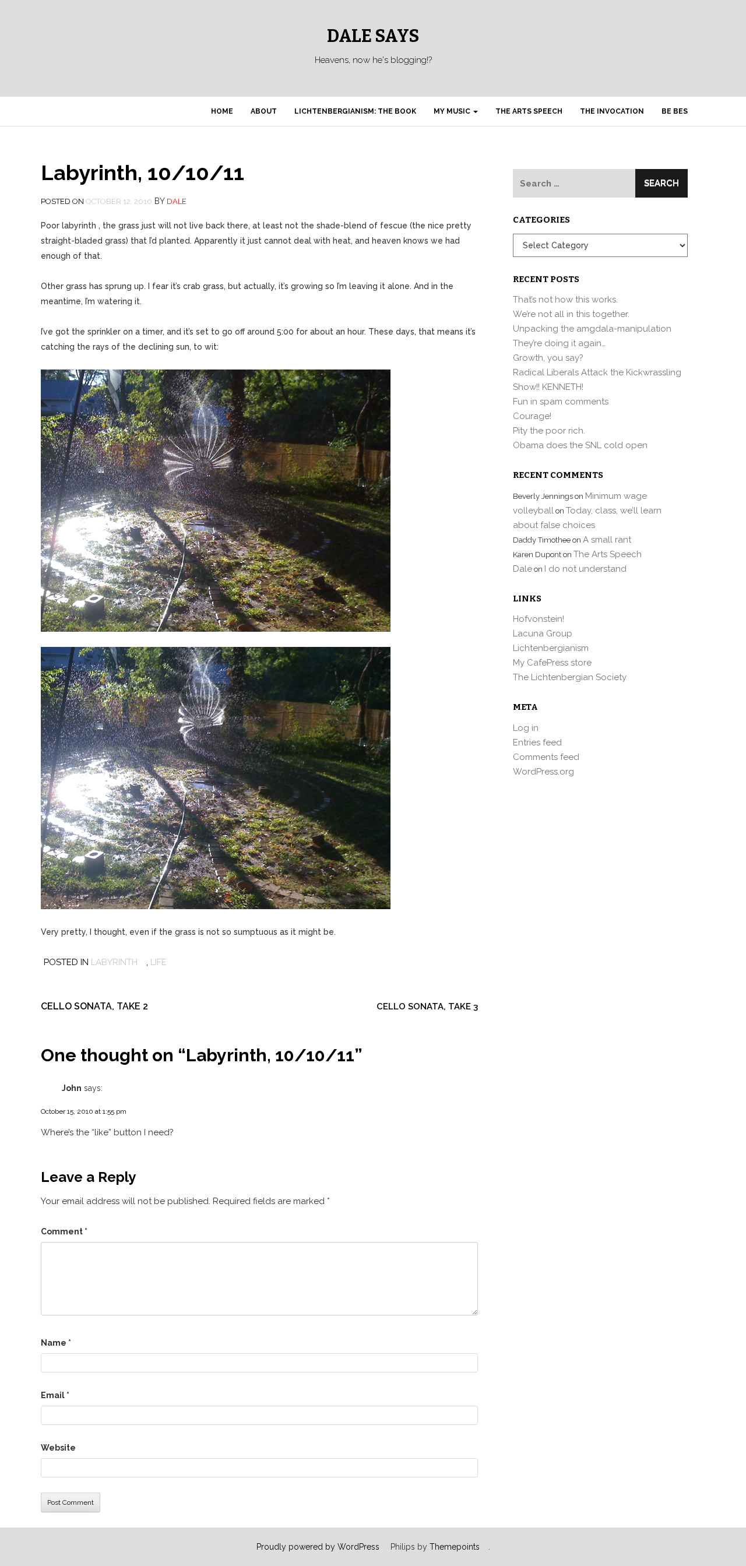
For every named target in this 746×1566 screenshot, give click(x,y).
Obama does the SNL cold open (580, 445)
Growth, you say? (548, 358)
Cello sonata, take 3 (427, 1006)
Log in (526, 728)
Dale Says (373, 36)
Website (58, 1447)
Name (56, 1342)
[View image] (215, 499)
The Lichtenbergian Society (570, 677)
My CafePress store (552, 662)
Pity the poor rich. (549, 430)
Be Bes (674, 111)
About (264, 111)
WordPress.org (543, 771)
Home (222, 111)
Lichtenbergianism (551, 648)
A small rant (607, 539)
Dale (176, 201)
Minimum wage (616, 496)
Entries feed (537, 742)
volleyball (533, 510)
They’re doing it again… (559, 343)
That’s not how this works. (565, 299)
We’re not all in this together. (571, 314)
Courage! (532, 416)
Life (158, 962)
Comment (64, 1231)
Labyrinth (114, 962)
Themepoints (455, 1546)
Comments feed (546, 757)
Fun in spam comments (560, 401)
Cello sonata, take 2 (94, 1006)
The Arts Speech (528, 111)
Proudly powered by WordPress (317, 1546)
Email (55, 1395)
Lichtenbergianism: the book (355, 111)
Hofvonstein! (538, 619)
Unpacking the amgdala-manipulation (592, 328)
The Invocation (612, 111)
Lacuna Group (542, 633)
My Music (453, 111)
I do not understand (585, 569)
